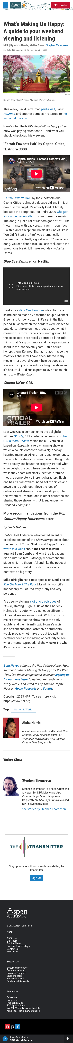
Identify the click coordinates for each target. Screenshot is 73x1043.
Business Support (16, 973)
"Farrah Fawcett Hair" (17, 198)
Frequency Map (15, 1003)
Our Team (12, 941)
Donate (62, 5)
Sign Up (37, 878)
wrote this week (14, 549)
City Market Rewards (18, 981)
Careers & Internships (18, 946)
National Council (15, 978)
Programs (12, 1000)
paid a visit (48, 109)
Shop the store (15, 976)
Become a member (17, 968)
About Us (12, 938)
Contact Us (13, 949)
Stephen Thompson (57, 45)
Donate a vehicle (15, 970)
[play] (5, 1038)
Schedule (12, 997)
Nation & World (23, 709)
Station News (14, 943)
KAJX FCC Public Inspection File (23, 1008)
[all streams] (68, 1039)
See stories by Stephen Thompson (44, 809)
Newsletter (13, 951)
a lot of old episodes (43, 601)
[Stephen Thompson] (11, 785)
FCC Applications (16, 1005)
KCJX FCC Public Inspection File (23, 1011)
